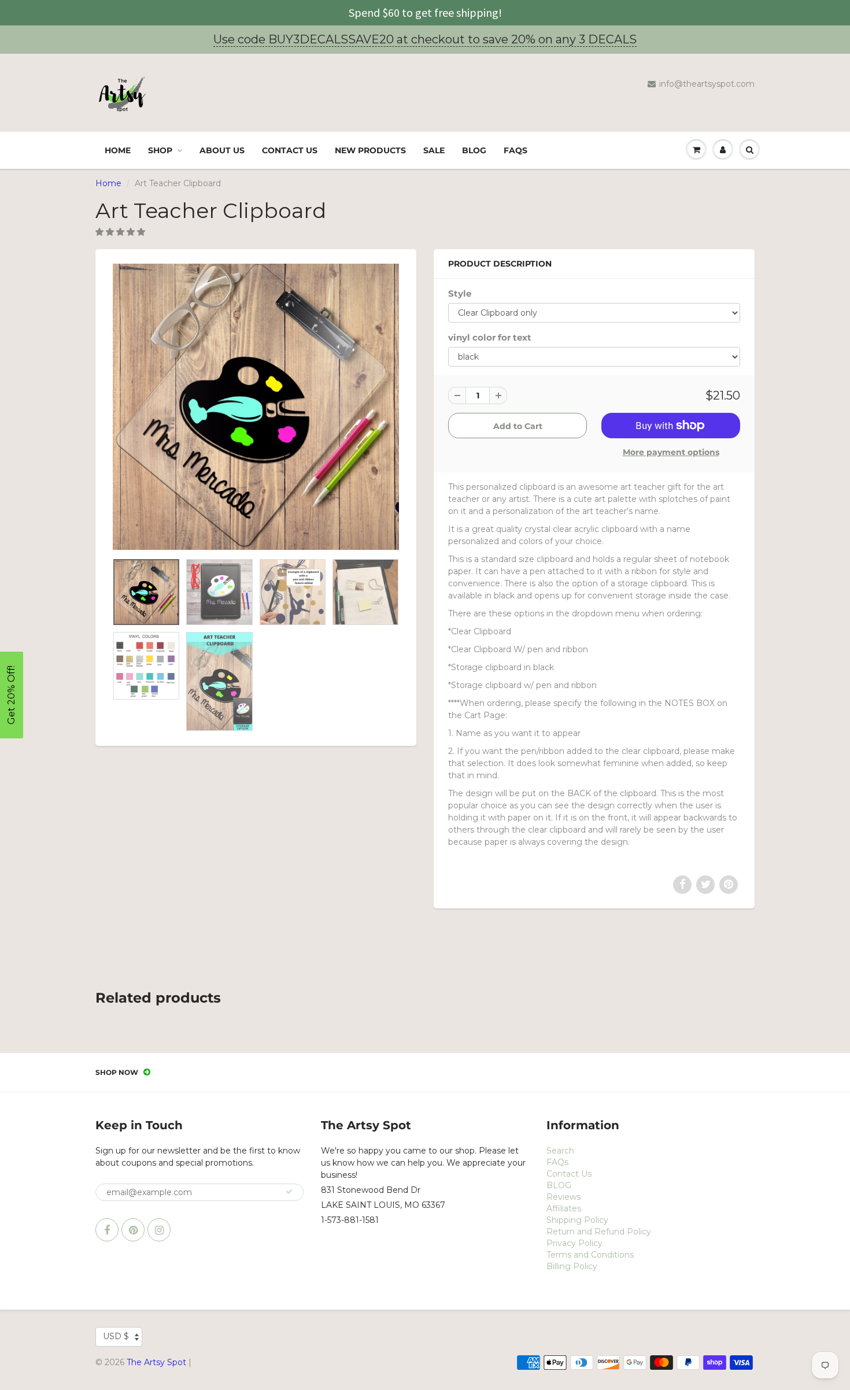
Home (118, 150)
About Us (222, 150)
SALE (434, 150)
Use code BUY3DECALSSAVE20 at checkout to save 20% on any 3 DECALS (425, 39)
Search (560, 1150)
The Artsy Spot (156, 1362)
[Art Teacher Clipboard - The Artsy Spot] (256, 407)
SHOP (160, 150)
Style (459, 293)
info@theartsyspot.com (707, 84)
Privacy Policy (574, 1243)
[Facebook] (107, 1229)
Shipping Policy (577, 1220)
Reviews (563, 1197)
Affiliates (563, 1208)
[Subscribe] (289, 1191)
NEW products (370, 150)
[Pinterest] (133, 1229)
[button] (121, 232)
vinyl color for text (489, 337)
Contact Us (289, 150)
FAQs (515, 150)
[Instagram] (159, 1229)
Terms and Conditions (590, 1254)
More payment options (671, 452)
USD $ (116, 1336)
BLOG (474, 150)
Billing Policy (571, 1266)
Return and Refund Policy (598, 1231)
